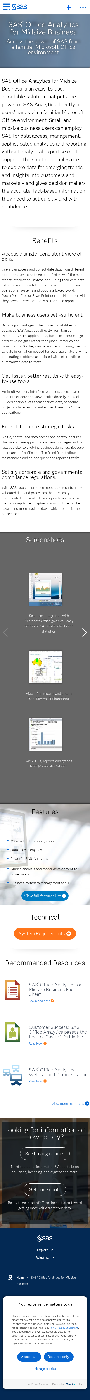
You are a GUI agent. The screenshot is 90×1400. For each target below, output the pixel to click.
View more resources (68, 1103)
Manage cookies (45, 1369)
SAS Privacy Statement (64, 1327)
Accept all (29, 1357)
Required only (58, 1357)
